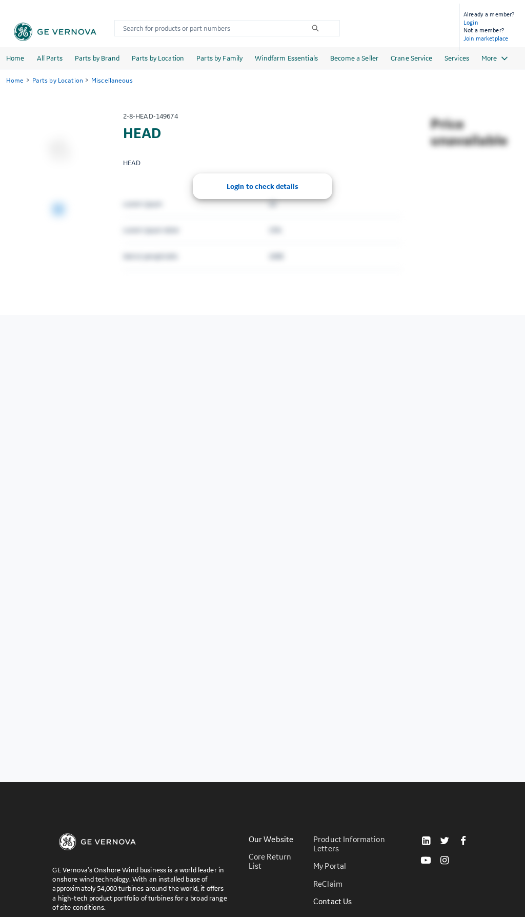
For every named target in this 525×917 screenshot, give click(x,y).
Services (457, 58)
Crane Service (411, 58)
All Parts (50, 58)
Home (15, 58)
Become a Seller (354, 58)
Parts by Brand (97, 58)
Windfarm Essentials (286, 58)
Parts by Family (219, 58)
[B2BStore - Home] (55, 31)
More (489, 58)
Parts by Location (158, 58)
